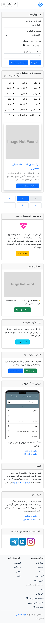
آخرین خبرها (39, 580)
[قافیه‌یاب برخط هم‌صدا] (40, 4)
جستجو (36, 62)
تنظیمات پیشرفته (19, 62)
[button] (15, 4)
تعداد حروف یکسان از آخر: (30, 51)
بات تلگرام (40, 594)
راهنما (41, 571)
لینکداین (18, 571)
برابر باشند (29, 45)
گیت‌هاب (17, 563)
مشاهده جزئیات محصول (28, 186)
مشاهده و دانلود (22, 309)
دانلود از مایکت (31, 451)
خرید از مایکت (16, 371)
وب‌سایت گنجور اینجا (22, 482)
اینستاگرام (17, 567)
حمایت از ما (22, 253)
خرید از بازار (30, 371)
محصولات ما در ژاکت (36, 598)
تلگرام (19, 576)
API (42, 589)
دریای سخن (39, 607)
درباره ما (41, 567)
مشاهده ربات (22, 341)
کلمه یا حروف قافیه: (33, 21)
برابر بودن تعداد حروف (32, 41)
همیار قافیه (40, 563)
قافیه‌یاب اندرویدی (37, 602)
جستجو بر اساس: (34, 31)
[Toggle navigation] (4, 4)
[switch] (37, 46)
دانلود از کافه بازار (30, 454)
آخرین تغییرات (38, 576)
